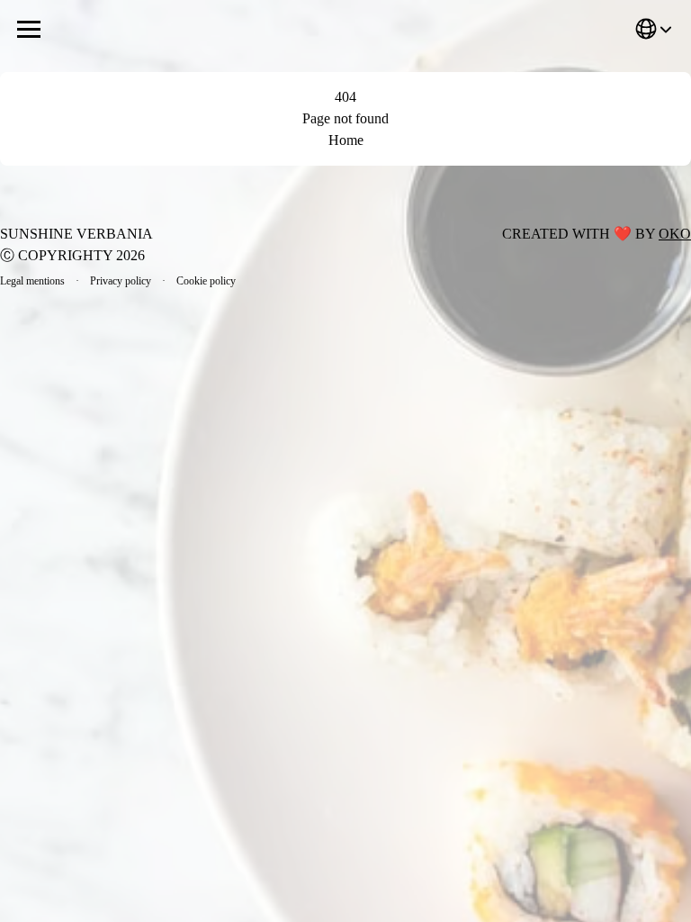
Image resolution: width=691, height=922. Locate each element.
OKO (675, 233)
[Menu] (28, 28)
